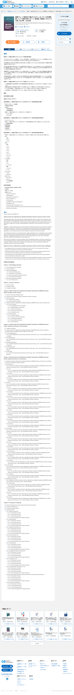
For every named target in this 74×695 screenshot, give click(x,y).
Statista (19, 681)
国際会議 (31, 679)
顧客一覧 (64, 667)
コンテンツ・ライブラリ (67, 673)
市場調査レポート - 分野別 (21, 664)
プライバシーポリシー (10, 690)
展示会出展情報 (54, 663)
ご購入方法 (42, 667)
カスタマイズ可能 (21, 36)
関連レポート (43, 49)
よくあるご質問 (43, 669)
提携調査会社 (65, 669)
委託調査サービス (32, 663)
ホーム (4, 11)
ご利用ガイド (42, 660)
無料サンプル (42, 663)
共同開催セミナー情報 (56, 665)
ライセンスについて (63, 30)
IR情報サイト (65, 671)
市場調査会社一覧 (20, 671)
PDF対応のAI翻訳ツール (44, 665)
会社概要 (64, 663)
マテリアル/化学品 (21, 11)
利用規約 (16, 690)
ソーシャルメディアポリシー (23, 690)
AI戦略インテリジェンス (21, 679)
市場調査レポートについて (12, 11)
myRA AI (19, 682)
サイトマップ (3, 690)
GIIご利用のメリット (21, 673)
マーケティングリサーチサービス (33, 666)
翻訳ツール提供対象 (33, 36)
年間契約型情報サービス (21, 669)
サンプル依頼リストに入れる (9, 623)
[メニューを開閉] (72, 2)
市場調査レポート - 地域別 (21, 667)
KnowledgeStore (20, 684)
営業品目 (64, 665)
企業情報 (64, 660)
